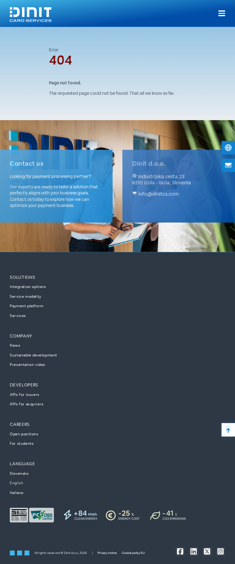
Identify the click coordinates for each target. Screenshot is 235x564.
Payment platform (27, 306)
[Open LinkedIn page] (193, 551)
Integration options (28, 286)
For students (22, 443)
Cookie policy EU (133, 553)
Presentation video (27, 364)
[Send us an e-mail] (228, 165)
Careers (20, 424)
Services (18, 315)
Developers (24, 385)
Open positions (24, 434)
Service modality (25, 296)
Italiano (17, 492)
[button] (221, 13)
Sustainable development (33, 355)
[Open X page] (207, 551)
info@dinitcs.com (158, 194)
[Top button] (228, 430)
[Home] (30, 13)
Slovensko (19, 473)
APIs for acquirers (27, 404)
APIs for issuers (24, 394)
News (15, 345)
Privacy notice (107, 553)
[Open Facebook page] (180, 551)
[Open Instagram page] (220, 551)
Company (21, 336)
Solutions (22, 277)
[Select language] (228, 147)
